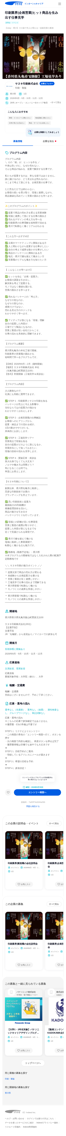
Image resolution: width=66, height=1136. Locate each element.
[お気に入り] (8, 792)
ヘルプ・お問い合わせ (14, 1118)
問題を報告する (33, 806)
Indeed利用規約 (30, 1127)
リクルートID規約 (12, 1127)
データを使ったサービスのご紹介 (19, 1123)
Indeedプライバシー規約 (47, 1123)
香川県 (8, 1093)
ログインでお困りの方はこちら (40, 1118)
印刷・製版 (10, 1079)
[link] (11, 992)
